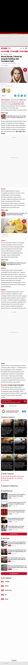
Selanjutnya (13, 406)
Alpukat (3, 268)
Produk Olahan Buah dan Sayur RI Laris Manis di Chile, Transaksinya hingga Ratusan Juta (16, 116)
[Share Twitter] (18, 95)
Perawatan (4, 385)
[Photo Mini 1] (3, 90)
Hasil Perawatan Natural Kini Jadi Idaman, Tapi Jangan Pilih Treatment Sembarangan (16, 214)
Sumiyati (6, 65)
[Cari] (21, 48)
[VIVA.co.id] (6, 48)
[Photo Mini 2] (8, 90)
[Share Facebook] (15, 95)
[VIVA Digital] (5, 51)
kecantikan (17, 104)
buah (21, 100)
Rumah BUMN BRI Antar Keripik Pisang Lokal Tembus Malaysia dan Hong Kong (16, 263)
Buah (4, 476)
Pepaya (3, 289)
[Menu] (23, 48)
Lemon (3, 240)
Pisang (3, 189)
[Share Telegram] (25, 95)
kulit (22, 104)
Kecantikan (14, 476)
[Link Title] (4, 496)
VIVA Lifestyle (5, 100)
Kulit (8, 476)
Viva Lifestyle (6, 480)
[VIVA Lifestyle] (14, 51)
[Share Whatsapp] (21, 95)
